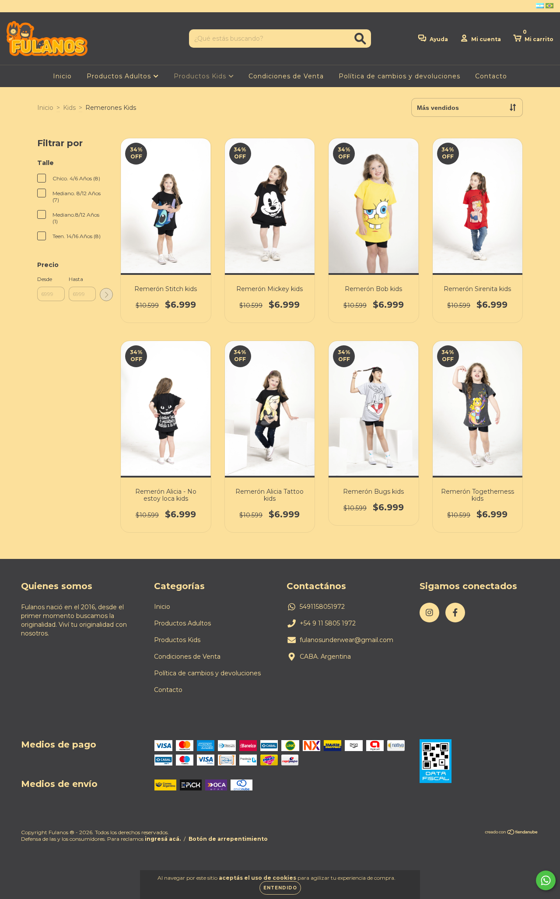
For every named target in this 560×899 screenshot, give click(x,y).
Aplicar (106, 294)
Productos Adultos (120, 76)
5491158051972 (322, 607)
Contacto (491, 76)
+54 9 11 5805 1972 (328, 623)
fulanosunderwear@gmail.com (346, 640)
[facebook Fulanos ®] (25, 6)
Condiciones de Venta (286, 76)
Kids (69, 108)
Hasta (76, 279)
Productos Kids (201, 76)
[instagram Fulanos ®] (13, 6)
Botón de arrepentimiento (228, 839)
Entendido (280, 888)
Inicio (62, 76)
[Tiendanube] (511, 833)
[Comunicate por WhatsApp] (546, 880)
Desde (44, 279)
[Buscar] (360, 38)
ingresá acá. (163, 839)
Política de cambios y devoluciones (399, 76)
